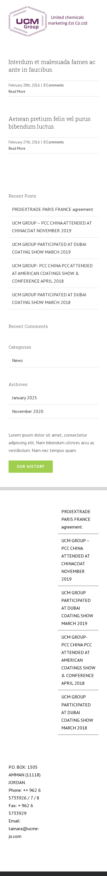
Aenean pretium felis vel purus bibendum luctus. (49, 122)
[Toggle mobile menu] (96, 11)
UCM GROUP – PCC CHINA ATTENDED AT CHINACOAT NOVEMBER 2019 (75, 560)
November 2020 (27, 411)
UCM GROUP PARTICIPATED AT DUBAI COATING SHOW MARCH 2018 (77, 712)
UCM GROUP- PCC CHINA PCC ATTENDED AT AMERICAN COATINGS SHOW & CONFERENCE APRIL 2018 (52, 273)
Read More (17, 91)
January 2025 (24, 397)
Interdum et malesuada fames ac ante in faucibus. (52, 65)
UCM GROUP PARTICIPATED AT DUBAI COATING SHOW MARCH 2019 (77, 608)
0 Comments (53, 85)
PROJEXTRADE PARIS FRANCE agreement (52, 209)
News (17, 360)
